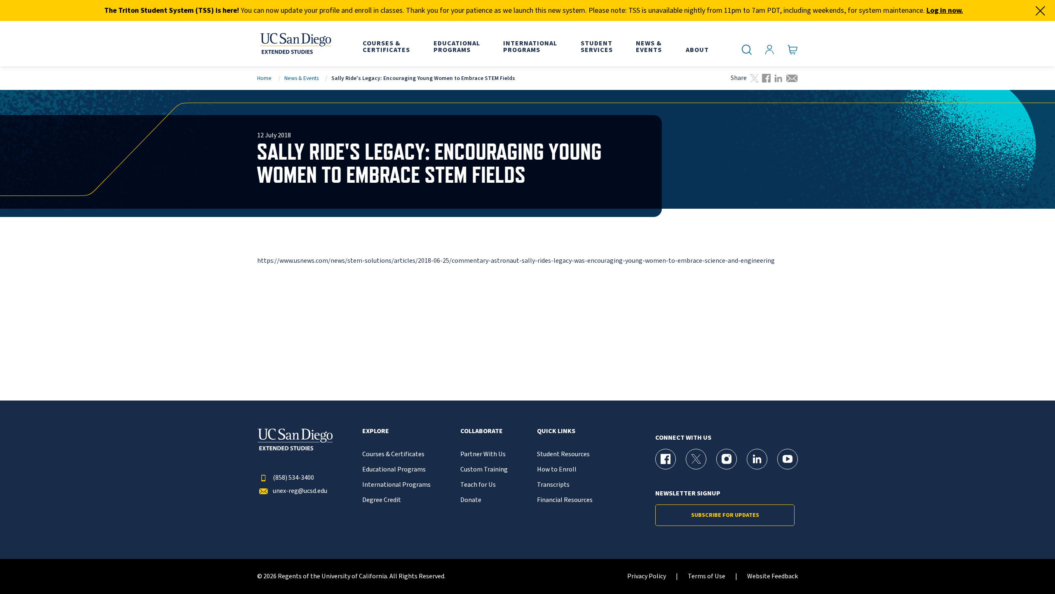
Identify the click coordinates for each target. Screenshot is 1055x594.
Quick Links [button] (556, 431)
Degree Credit (381, 500)
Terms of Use (706, 576)
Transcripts (553, 485)
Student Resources (563, 454)
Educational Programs (394, 469)
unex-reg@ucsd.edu (300, 491)
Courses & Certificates (393, 454)
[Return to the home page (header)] (295, 43)
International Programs (396, 485)
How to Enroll (557, 469)
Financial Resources (565, 500)
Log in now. (944, 10)
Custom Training (484, 469)
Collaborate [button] (481, 431)
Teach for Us (478, 485)
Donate (470, 500)
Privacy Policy (646, 576)
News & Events (301, 78)
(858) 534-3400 (293, 478)
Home (264, 78)
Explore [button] (375, 431)
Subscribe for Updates (725, 515)
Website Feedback (772, 576)
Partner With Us (483, 454)
